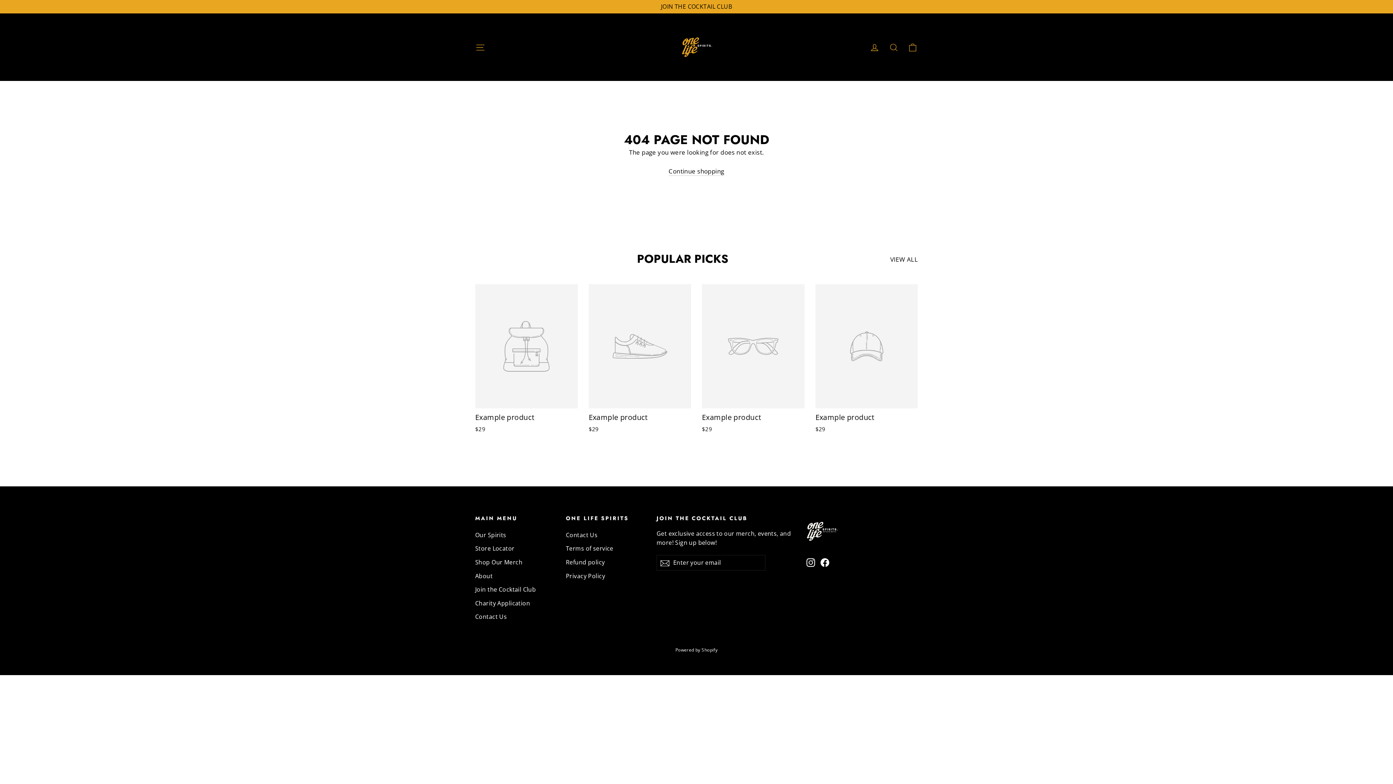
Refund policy (585, 562)
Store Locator (495, 548)
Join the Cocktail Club (505, 589)
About (484, 576)
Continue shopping (696, 171)
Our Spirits (490, 535)
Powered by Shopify (696, 650)
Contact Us (491, 617)
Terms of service (589, 548)
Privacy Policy (585, 576)
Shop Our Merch (498, 562)
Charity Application (502, 603)
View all (904, 259)
